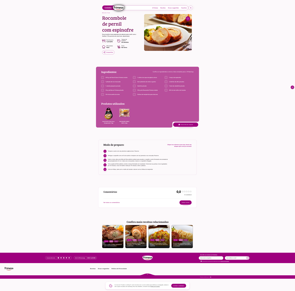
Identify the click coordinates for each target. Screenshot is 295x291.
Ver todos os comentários (111, 202)
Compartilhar (109, 52)
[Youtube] (66, 258)
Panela (162, 240)
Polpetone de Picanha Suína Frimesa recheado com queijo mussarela (182, 244)
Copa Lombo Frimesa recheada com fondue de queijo (113, 245)
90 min (106, 241)
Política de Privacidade (225, 261)
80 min (175, 240)
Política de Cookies (155, 286)
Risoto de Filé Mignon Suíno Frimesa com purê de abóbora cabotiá (159, 244)
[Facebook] (61, 258)
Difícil (111, 241)
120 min (129, 240)
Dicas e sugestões (173, 8)
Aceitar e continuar (178, 285)
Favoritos (184, 8)
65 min (152, 240)
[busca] (191, 8)
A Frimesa (155, 8)
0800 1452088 (91, 258)
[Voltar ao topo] (147, 274)
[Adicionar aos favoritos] (188, 18)
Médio (180, 240)
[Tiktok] (64, 258)
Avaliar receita (185, 202)
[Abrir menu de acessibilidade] (292, 87)
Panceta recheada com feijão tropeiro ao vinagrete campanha (136, 244)
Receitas (163, 8)
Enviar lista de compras (187, 124)
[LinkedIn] (69, 258)
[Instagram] (58, 258)
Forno (116, 241)
